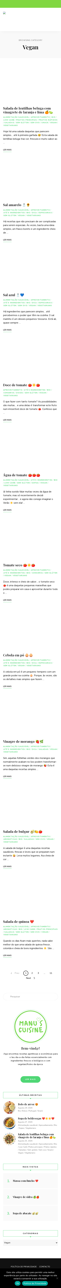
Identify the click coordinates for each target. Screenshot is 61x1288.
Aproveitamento (40, 117)
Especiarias (45, 213)
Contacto (44, 1266)
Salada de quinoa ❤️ (18, 921)
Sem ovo (35, 122)
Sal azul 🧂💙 (13, 295)
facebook (5, 4)
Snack (44, 122)
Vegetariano (10, 125)
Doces (19, 393)
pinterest (17, 4)
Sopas (35, 483)
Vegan (53, 122)
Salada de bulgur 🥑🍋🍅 (22, 831)
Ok (17, 1283)
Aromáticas (10, 839)
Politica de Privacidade (35, 1283)
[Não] (57, 1278)
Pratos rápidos (48, 120)
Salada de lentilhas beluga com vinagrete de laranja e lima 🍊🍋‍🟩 (28, 110)
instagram (11, 4)
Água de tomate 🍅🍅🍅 (21, 475)
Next (28, 978)
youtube (23, 4)
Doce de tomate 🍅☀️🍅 (21, 385)
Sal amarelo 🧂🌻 (16, 205)
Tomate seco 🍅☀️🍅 (19, 565)
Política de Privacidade (24, 1266)
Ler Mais (30, 1079)
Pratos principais (26, 120)
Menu (55, 19)
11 (51, 973)
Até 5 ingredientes (14, 213)
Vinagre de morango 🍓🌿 (23, 741)
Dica (34, 213)
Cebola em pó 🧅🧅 (18, 655)
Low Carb (8, 120)
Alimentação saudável (16, 117)
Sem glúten (22, 122)
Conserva (8, 393)
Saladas (9, 122)
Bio (53, 117)
